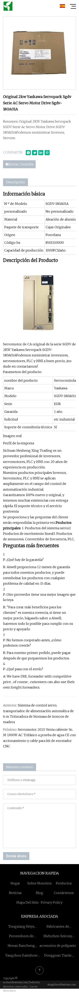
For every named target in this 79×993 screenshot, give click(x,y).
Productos (64, 883)
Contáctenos (64, 893)
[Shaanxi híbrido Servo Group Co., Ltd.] (8, 6)
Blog (39, 893)
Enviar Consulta (21, 164)
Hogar (15, 883)
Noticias (15, 893)
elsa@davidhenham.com (61, 984)
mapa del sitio (27, 902)
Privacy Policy (51, 902)
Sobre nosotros (39, 883)
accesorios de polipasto (58, 946)
